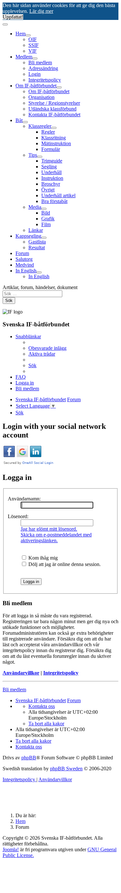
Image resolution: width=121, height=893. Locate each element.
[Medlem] (34, 58)
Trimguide (51, 161)
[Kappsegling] (43, 238)
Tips (32, 155)
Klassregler (39, 126)
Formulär (50, 149)
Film (46, 224)
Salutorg (24, 259)
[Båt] (25, 122)
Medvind (24, 265)
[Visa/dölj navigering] (5, 24)
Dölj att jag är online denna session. (64, 564)
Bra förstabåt (54, 201)
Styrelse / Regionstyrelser (54, 103)
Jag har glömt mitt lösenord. (49, 529)
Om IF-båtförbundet (35, 85)
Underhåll (51, 172)
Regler (48, 132)
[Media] (43, 209)
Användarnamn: (24, 498)
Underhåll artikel (58, 195)
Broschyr (50, 184)
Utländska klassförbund (52, 108)
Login (34, 74)
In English (25, 270)
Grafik (48, 218)
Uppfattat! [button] (13, 17)
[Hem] (28, 35)
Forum (22, 253)
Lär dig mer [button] (41, 11)
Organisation (41, 97)
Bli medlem (40, 62)
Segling (49, 166)
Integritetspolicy (44, 80)
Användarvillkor (21, 673)
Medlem (23, 56)
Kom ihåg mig (42, 558)
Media (34, 207)
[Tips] (39, 157)
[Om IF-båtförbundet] (59, 87)
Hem (20, 33)
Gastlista (37, 241)
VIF (32, 51)
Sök (9, 300)
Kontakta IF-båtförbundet (54, 114)
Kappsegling (28, 236)
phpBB (28, 757)
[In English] (39, 272)
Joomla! (11, 849)
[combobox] (32, 293)
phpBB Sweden (66, 768)
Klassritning (53, 137)
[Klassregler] (53, 128)
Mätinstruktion (56, 143)
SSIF (33, 45)
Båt (19, 120)
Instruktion (52, 178)
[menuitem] (47, 348)
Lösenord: (18, 516)
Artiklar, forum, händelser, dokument (40, 287)
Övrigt (48, 189)
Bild (45, 213)
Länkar (35, 230)
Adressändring (43, 68)
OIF (32, 39)
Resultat (36, 247)
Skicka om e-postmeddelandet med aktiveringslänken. (56, 537)
